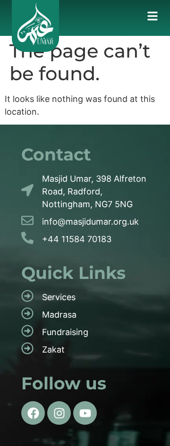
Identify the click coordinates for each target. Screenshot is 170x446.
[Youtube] (85, 413)
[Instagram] (59, 413)
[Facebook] (33, 413)
